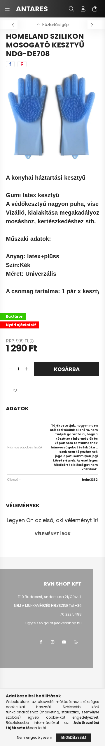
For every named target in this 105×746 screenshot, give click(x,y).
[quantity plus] (26, 369)
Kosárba (67, 369)
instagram (52, 642)
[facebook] (10, 64)
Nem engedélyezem (34, 737)
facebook (41, 642)
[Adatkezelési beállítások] (76, 642)
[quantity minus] (10, 369)
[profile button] (83, 9)
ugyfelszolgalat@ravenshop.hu (53, 623)
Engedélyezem (73, 737)
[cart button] (95, 9)
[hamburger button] (7, 9)
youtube (64, 642)
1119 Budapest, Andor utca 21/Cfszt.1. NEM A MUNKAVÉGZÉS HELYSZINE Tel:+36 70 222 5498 (48, 605)
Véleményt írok (53, 534)
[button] (14, 391)
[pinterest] (22, 64)
